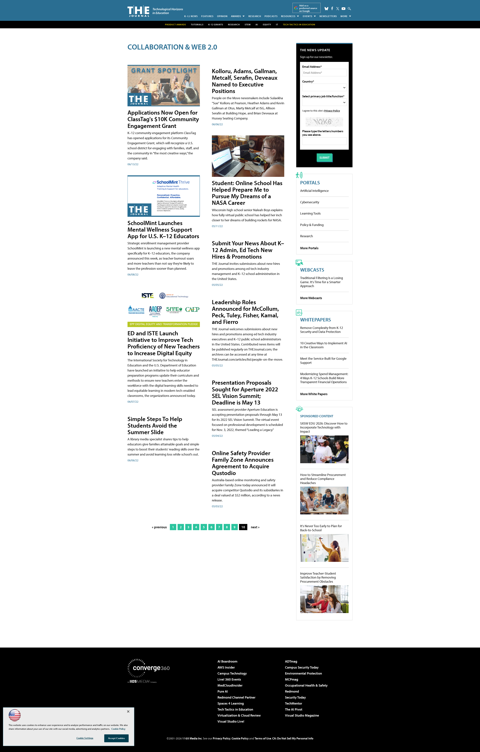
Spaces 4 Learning (231, 703)
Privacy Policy (332, 110)
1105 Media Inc (192, 738)
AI (257, 24)
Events (307, 16)
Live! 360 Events (229, 679)
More (344, 16)
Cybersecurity (309, 202)
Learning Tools (310, 213)
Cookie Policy (240, 738)
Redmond (292, 691)
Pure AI (223, 691)
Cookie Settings (84, 737)
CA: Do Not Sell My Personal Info (292, 738)
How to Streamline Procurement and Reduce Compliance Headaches (323, 479)
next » (255, 527)
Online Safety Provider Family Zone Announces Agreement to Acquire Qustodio (243, 463)
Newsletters (328, 16)
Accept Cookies (116, 738)
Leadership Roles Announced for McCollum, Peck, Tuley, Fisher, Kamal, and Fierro (245, 312)
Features (207, 16)
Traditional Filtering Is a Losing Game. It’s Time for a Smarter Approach (321, 282)
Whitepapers (315, 319)
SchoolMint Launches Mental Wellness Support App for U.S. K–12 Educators (163, 229)
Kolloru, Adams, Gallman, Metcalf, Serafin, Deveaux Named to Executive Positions (245, 81)
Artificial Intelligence (314, 190)
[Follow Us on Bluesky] (326, 9)
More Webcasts (311, 298)
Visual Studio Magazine (302, 715)
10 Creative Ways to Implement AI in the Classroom (323, 345)
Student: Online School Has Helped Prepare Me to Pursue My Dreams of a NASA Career (247, 192)
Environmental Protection (303, 673)
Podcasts (271, 16)
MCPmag (291, 679)
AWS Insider (226, 667)
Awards (236, 16)
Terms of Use (263, 738)
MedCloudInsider (230, 685)
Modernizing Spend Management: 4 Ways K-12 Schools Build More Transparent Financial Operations (324, 378)
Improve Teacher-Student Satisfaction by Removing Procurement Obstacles (318, 577)
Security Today (295, 697)
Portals (310, 182)
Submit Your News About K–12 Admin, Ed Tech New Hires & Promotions (248, 249)
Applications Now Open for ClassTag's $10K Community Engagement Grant (163, 119)
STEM (248, 24)
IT (277, 24)
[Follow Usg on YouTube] (343, 9)
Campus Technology (232, 673)
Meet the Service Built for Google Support (323, 360)
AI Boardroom (227, 661)
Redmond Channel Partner (236, 697)
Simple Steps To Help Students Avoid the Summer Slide (155, 425)
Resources (288, 16)
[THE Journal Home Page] (155, 11)
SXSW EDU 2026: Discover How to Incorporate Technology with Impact (323, 427)
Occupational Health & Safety (306, 685)
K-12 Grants (215, 24)
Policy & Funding (312, 225)
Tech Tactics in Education (235, 709)
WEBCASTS (312, 269)
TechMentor (293, 703)
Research (254, 16)
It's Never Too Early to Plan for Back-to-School (321, 528)
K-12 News (191, 16)
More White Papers (314, 394)
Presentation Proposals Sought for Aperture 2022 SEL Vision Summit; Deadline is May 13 (245, 392)
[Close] (128, 711)
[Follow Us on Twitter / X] (337, 8)
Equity (267, 24)
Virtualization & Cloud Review (239, 715)
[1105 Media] (150, 702)
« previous (159, 527)
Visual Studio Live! (231, 721)
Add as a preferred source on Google (308, 8)
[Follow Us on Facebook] (332, 8)
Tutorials (197, 24)
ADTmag (291, 661)
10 (243, 527)
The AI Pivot (293, 709)
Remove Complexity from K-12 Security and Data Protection (321, 330)
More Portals (309, 248)
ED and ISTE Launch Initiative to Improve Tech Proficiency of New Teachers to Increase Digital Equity (164, 343)
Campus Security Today (302, 667)
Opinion (222, 16)
